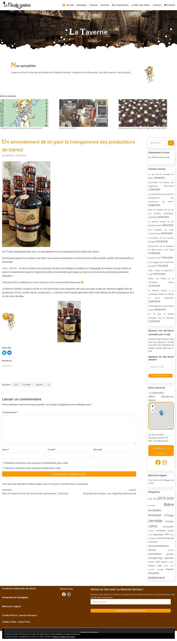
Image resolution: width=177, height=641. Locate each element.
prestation (154, 553)
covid (150, 535)
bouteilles (27, 384)
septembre (169, 558)
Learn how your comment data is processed (65, 483)
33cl (150, 498)
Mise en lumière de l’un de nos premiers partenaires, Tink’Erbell (161, 213)
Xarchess (10, 155)
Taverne (93, 4)
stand (150, 561)
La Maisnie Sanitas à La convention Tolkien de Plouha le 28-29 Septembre (161, 294)
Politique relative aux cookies (63, 636)
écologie (160, 569)
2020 (16, 384)
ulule (160, 565)
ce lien (151, 483)
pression (171, 550)
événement (156, 577)
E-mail (52, 449)
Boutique (81, 4)
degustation (158, 534)
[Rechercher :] (161, 142)
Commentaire (10, 412)
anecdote (151, 505)
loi (49, 384)
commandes (168, 526)
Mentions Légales (11, 606)
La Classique (152, 538)
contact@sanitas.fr (160, 441)
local (160, 538)
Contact (157, 4)
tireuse (164, 561)
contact (151, 531)
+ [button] (152, 406)
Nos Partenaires (120, 4)
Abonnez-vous (160, 375)
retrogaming (155, 557)
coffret (153, 526)
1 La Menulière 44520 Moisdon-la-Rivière (161, 396)
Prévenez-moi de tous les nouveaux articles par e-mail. (32, 468)
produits (170, 554)
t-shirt (157, 561)
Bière (169, 504)
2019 (161, 498)
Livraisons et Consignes (15, 597)
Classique (169, 521)
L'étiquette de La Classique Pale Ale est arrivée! (21, 128)
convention (161, 530)
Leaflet (170, 428)
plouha (152, 549)
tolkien (171, 562)
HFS (167, 534)
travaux (151, 565)
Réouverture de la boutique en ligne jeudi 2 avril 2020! (142, 128)
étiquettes (153, 573)
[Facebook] (64, 594)
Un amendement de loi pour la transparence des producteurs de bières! (161, 198)
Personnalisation (158, 545)
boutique (154, 515)
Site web (97, 449)
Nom (5, 449)
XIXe (172, 566)
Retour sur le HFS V (68, 128)
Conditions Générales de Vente (19, 588)
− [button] (152, 410)
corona (170, 530)
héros (172, 535)
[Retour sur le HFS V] (87, 113)
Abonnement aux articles (131, 610)
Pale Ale (170, 538)
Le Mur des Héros (140, 4)
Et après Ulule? (154, 258)
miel (164, 538)
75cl (155, 498)
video (166, 566)
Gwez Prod (24, 621)
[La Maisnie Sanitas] (17, 5)
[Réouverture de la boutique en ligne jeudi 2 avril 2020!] (147, 113)
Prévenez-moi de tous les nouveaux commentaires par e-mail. (36, 462)
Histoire (105, 4)
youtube (151, 569)
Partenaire (153, 542)
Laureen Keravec (28, 615)
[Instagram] (69, 594)
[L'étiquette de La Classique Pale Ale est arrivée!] (28, 113)
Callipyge (169, 515)
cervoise (155, 520)
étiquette (39, 384)
